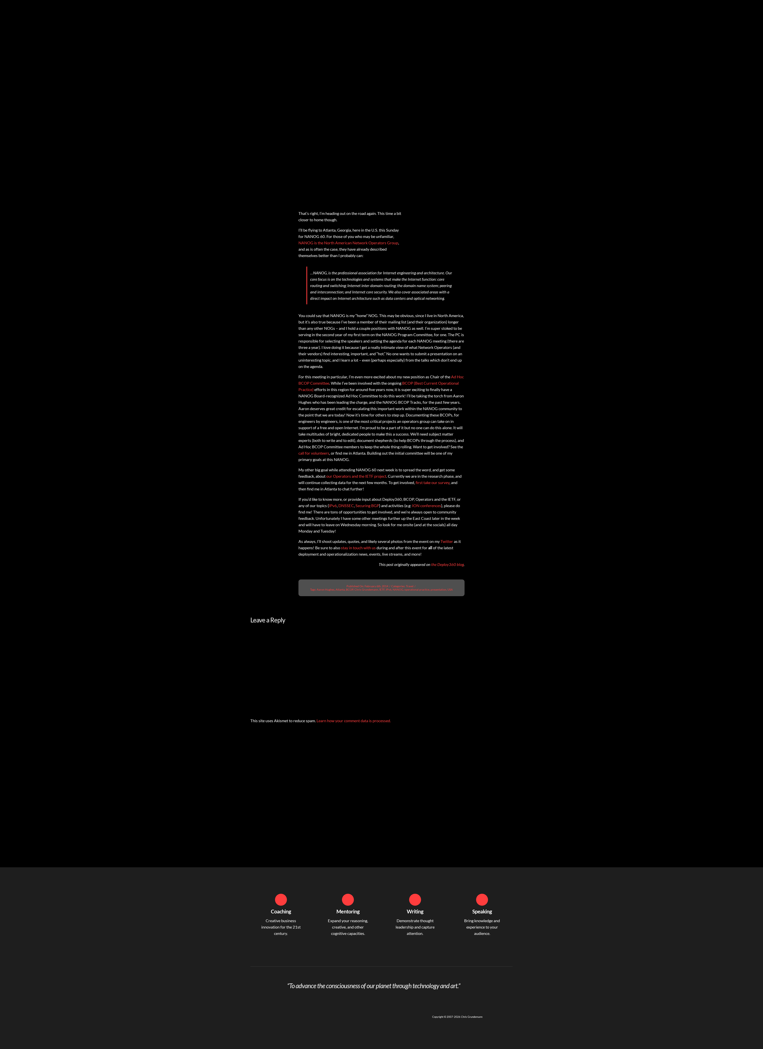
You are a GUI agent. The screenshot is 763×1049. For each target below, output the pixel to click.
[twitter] (259, 1014)
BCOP (349, 589)
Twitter (447, 541)
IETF (382, 589)
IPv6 (333, 505)
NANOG (398, 589)
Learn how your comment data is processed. (354, 720)
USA (450, 589)
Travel (409, 586)
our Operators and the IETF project (356, 476)
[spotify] (266, 1014)
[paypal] (280, 1014)
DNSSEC (346, 505)
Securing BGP (367, 505)
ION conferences (426, 505)
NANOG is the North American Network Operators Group (348, 242)
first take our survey (432, 482)
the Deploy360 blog (447, 564)
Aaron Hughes (325, 589)
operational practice (416, 589)
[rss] (273, 1014)
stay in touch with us (358, 547)
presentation (438, 589)
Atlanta (340, 589)
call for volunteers (313, 453)
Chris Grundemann (366, 589)
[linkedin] (252, 1014)
